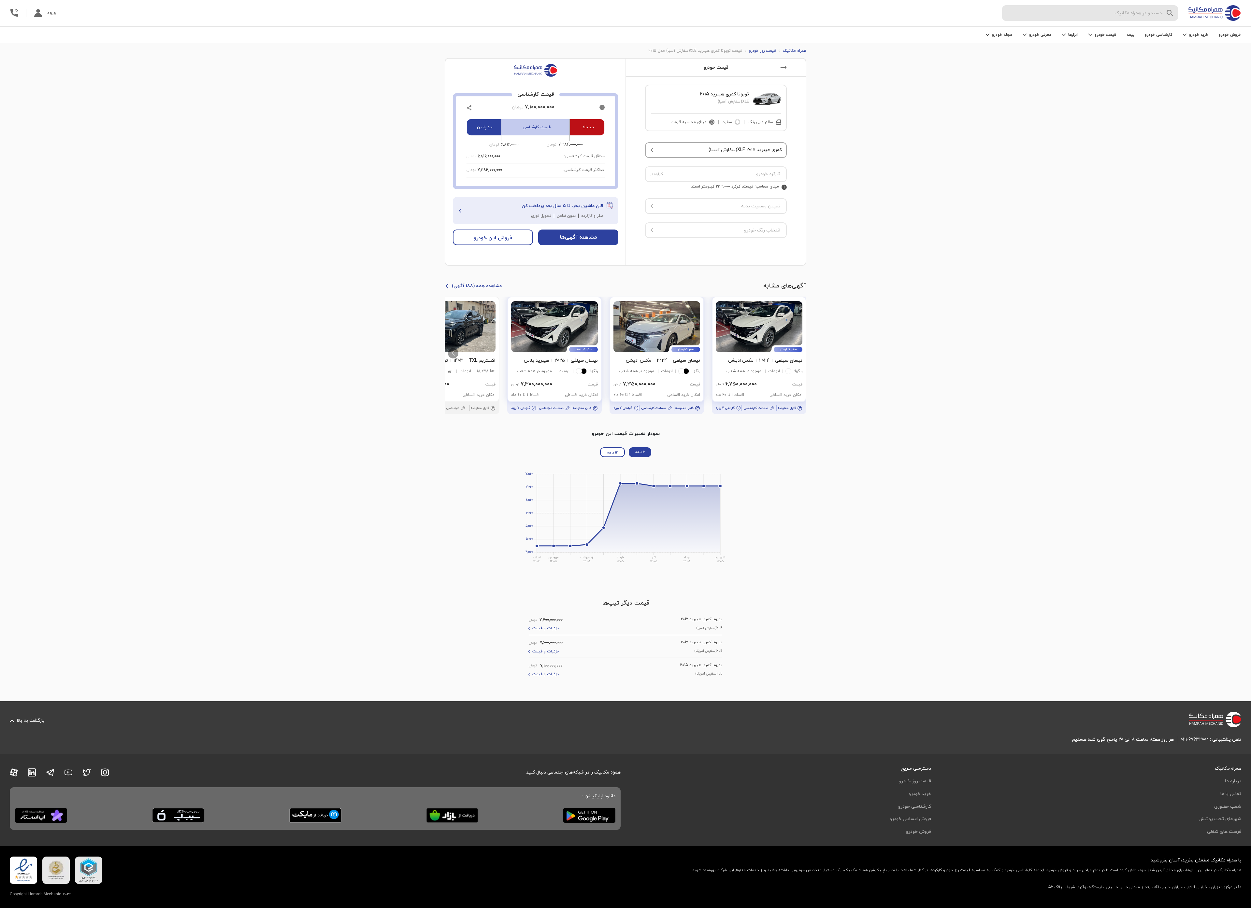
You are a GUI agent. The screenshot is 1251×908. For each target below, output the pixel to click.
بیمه (1130, 34)
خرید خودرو (920, 794)
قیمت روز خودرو (915, 781)
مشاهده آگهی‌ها (578, 237)
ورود (51, 13)
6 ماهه (640, 452)
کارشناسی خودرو (1158, 34)
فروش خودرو (1230, 34)
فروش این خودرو (493, 238)
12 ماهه (612, 452)
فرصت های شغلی (1224, 832)
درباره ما (1233, 781)
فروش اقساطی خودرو (910, 819)
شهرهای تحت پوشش (1220, 819)
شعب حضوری (1227, 806)
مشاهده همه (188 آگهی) (477, 286)
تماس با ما (1230, 794)
